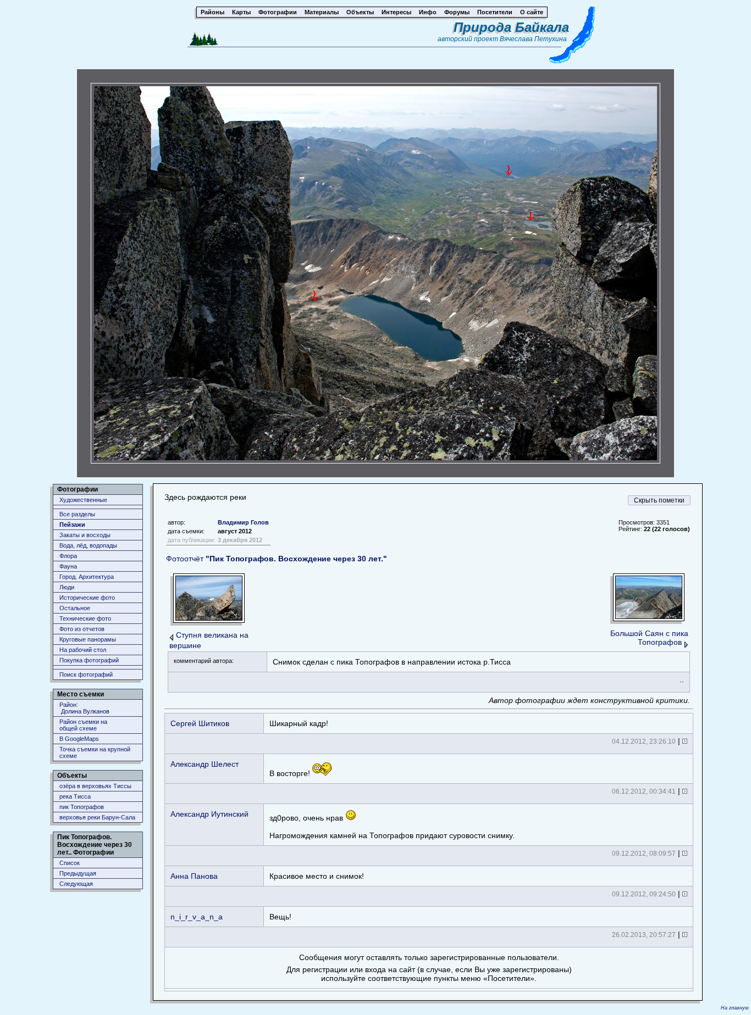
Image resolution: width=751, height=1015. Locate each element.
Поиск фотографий (86, 674)
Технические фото (85, 618)
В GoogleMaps (79, 738)
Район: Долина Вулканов (84, 708)
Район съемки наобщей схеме (83, 725)
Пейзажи (72, 524)
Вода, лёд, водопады (88, 545)
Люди (66, 587)
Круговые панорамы (87, 639)
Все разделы (77, 514)
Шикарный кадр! (298, 723)
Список (69, 863)
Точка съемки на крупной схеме (94, 752)
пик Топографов (81, 807)
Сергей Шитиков (199, 723)
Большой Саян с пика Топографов (649, 637)
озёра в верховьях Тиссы (95, 786)
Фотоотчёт (276, 558)
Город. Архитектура (86, 576)
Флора (68, 556)
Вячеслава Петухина (533, 39)
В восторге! (290, 773)
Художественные (83, 500)
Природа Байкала (511, 27)
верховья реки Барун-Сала (97, 817)
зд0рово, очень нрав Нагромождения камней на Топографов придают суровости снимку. (392, 826)
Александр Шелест (204, 764)
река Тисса (75, 796)
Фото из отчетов (81, 629)
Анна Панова (194, 876)
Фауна (68, 566)
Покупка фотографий (89, 660)
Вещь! (280, 916)
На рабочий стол (82, 649)
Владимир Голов (243, 522)
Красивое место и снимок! (316, 876)
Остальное (74, 608)
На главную (735, 1008)
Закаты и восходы (85, 535)
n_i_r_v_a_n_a (196, 916)
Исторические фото (87, 597)
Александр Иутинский (209, 814)
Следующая (76, 883)
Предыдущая (77, 873)
